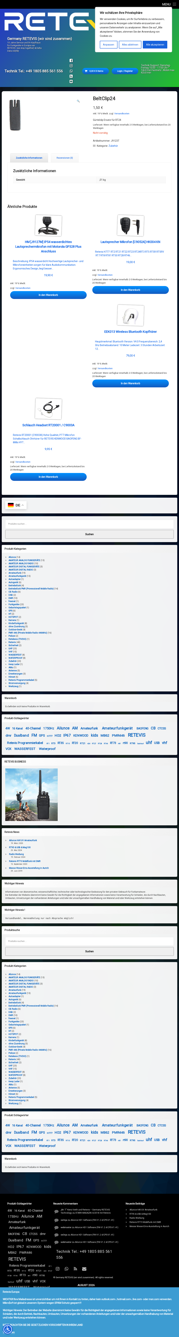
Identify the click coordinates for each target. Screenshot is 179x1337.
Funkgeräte (14, 604)
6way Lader (14, 664)
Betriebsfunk (15, 585)
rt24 (88, 743)
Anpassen (108, 44)
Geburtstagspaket (17, 607)
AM (75, 728)
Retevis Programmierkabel (21, 680)
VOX (8, 749)
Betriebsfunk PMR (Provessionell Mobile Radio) (31, 588)
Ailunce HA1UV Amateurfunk (23, 840)
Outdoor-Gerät (15, 629)
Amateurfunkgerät (17, 576)
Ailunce (12, 557)
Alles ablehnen (130, 44)
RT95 (132, 743)
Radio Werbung (16, 854)
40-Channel (33, 728)
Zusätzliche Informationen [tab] (29, 158)
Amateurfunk (15, 573)
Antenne (13, 670)
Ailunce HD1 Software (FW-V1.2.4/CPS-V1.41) (92, 1220)
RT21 (82, 743)
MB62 (105, 735)
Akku (11, 667)
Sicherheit (13, 645)
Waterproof (47, 749)
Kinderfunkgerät (16, 623)
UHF (10, 648)
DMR (11, 598)
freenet (12, 601)
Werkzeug (13, 686)
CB (153, 728)
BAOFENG (143, 728)
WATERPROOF (15, 658)
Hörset (12, 677)
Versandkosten (121, 113)
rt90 (125, 743)
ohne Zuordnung (17, 626)
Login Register (125, 71)
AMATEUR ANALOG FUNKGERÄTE (24, 560)
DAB (11, 595)
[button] (78, 101)
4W (8, 728)
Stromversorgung (17, 683)
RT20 (75, 743)
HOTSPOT (13, 617)
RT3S (61, 743)
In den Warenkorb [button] (48, 295)
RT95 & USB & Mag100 (20, 847)
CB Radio (13, 592)
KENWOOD (80, 735)
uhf (149, 742)
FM (34, 735)
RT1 (48, 743)
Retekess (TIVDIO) (17, 639)
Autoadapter (15, 579)
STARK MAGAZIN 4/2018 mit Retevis (93, 1213)
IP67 (67, 735)
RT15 (68, 743)
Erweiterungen (16, 674)
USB (157, 743)
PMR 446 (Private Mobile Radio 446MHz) (28, 633)
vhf (164, 742)
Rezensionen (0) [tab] (65, 158)
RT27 (94, 743)
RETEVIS (137, 735)
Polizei (12, 636)
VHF (10, 651)
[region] (133, 29)
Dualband (21, 735)
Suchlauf (140, 743)
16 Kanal (17, 728)
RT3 (54, 743)
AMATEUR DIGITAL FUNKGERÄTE (24, 566)
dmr (8, 735)
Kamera (12, 620)
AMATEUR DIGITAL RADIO (21, 570)
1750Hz (49, 728)
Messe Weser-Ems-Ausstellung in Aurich (29, 868)
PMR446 (118, 735)
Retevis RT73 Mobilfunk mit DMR (25, 861)
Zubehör (113, 145)
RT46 (106, 743)
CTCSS (162, 728)
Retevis (12, 642)
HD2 (58, 735)
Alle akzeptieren (155, 44)
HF (10, 614)
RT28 (100, 743)
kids (94, 735)
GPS (10, 611)
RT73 (113, 743)
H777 (50, 735)
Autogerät (13, 582)
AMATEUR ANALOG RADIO (21, 563)
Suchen (89, 534)
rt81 (119, 743)
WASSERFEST (15, 655)
